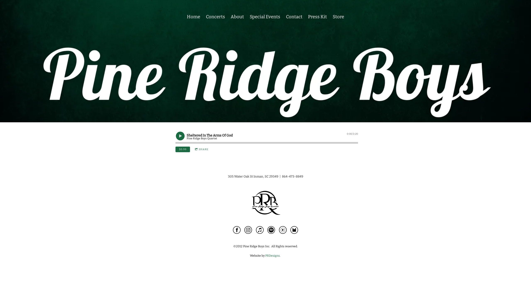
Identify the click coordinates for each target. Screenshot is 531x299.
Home (193, 17)
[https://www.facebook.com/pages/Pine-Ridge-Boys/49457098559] (237, 230)
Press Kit (317, 17)
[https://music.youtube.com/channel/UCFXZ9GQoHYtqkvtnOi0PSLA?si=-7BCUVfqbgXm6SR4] (283, 230)
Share (203, 149)
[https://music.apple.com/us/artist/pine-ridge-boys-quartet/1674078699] (260, 230)
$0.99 (182, 149)
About (237, 17)
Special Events (265, 17)
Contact (294, 17)
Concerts (215, 17)
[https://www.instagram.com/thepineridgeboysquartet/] (248, 230)
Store (338, 17)
